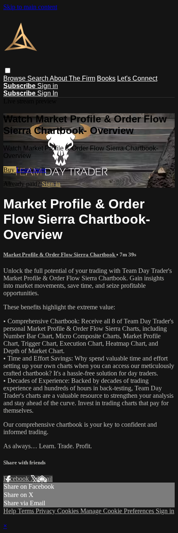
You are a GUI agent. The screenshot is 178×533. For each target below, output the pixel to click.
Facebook (17, 478)
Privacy (46, 510)
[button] (7, 70)
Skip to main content (30, 6)
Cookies (68, 510)
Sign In (47, 93)
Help (10, 510)
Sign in (47, 85)
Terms (27, 510)
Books (106, 78)
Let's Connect (137, 78)
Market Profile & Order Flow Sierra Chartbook (59, 254)
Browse (15, 78)
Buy (9, 169)
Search (38, 78)
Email (45, 478)
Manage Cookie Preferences (118, 510)
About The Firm (72, 78)
